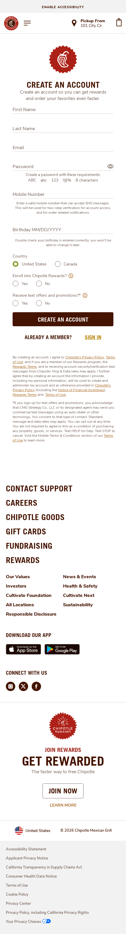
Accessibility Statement (26, 849)
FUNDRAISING (29, 545)
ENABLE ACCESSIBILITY (63, 7)
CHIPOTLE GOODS (35, 517)
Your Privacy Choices (23, 921)
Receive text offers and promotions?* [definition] (47, 295)
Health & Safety (80, 586)
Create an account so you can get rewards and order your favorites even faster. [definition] (63, 95)
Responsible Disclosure (31, 614)
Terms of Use (55, 394)
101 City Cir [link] (91, 26)
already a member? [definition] (48, 337)
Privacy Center (18, 903)
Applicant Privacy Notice (27, 858)
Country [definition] (20, 256)
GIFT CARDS (26, 531)
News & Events (79, 577)
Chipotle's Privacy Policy (84, 357)
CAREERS (22, 502)
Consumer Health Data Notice (31, 876)
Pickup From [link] (93, 21)
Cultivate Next (78, 595)
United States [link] (37, 830)
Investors (16, 586)
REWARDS (23, 560)
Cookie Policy (17, 894)
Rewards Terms (25, 366)
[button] (70, 276)
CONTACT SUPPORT (39, 488)
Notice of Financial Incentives (81, 390)
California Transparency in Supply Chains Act (44, 867)
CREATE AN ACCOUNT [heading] (63, 85)
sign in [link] (93, 337)
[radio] (15, 264)
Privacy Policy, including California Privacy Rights (47, 912)
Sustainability (78, 605)
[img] (110, 166)
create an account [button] (63, 319)
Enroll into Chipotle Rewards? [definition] (40, 276)
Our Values (18, 577)
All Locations (20, 605)
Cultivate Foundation (29, 595)
